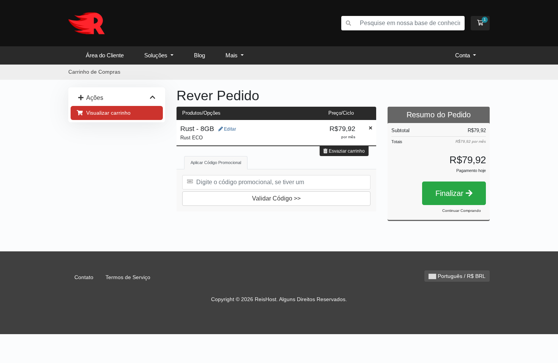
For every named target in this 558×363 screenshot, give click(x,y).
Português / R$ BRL (460, 276)
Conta (463, 55)
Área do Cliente (105, 55)
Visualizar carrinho (107, 113)
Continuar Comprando (461, 210)
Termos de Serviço (128, 277)
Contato (83, 277)
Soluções (156, 55)
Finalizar (450, 193)
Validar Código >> (276, 198)
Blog (199, 55)
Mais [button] (232, 55)
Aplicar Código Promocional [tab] (216, 162)
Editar (229, 129)
